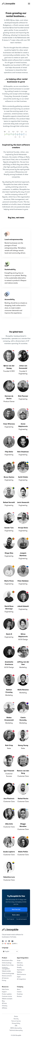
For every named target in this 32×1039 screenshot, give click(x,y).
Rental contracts (7, 976)
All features (5, 978)
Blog (3, 1001)
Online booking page (8, 973)
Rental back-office (7, 960)
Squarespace (20, 970)
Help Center (5, 989)
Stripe (18, 960)
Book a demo (16, 915)
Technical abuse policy (16, 1030)
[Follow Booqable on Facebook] (3, 941)
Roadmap (20, 994)
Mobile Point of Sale (8, 965)
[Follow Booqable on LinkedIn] (9, 941)
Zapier (19, 977)
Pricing (4, 980)
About (18, 989)
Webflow (19, 972)
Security (16, 1018)
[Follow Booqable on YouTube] (12, 941)
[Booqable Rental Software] (8, 3)
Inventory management (6, 968)
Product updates (7, 994)
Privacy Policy (16, 1023)
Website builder (6, 971)
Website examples (7, 998)
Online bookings (6, 963)
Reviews (19, 996)
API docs (4, 1003)
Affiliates (4, 1008)
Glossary (4, 1005)
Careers (19, 991)
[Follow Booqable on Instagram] (6, 941)
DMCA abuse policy (16, 1028)
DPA (16, 1025)
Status (16, 1016)
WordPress (20, 965)
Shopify (19, 967)
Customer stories (7, 996)
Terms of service (16, 1021)
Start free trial (16, 909)
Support (4, 991)
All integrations (21, 979)
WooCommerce (21, 974)
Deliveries (20, 963)
